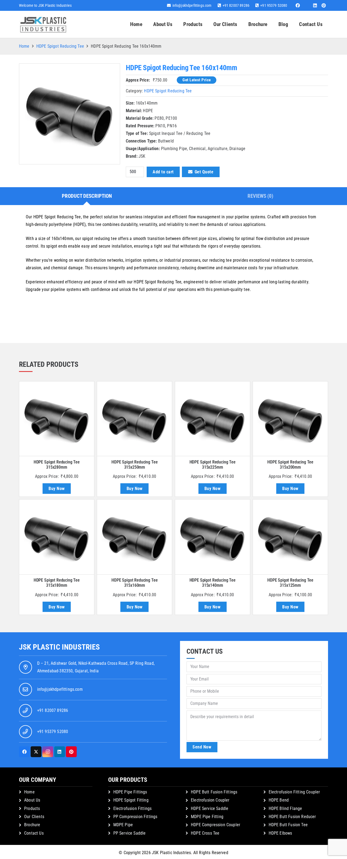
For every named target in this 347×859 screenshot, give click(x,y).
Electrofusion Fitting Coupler (294, 792)
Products (32, 808)
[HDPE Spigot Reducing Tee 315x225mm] (212, 418)
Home (24, 46)
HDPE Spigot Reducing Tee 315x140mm (212, 583)
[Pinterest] (323, 5)
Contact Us (34, 833)
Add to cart (163, 171)
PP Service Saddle (129, 833)
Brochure (32, 824)
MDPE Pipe (123, 824)
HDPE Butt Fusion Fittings (214, 792)
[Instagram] (47, 751)
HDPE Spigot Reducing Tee (60, 46)
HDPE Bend (279, 800)
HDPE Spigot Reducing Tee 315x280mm (57, 464)
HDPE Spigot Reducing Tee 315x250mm (134, 464)
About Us (32, 800)
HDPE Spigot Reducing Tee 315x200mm (290, 464)
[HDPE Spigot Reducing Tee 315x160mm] (134, 537)
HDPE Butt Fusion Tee (288, 824)
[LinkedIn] (315, 5)
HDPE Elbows (280, 833)
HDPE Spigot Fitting (131, 800)
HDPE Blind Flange (285, 808)
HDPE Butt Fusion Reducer (292, 816)
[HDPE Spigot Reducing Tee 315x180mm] (56, 537)
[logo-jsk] (43, 24)
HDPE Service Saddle (209, 808)
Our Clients (34, 816)
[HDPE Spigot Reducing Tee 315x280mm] (56, 418)
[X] (36, 751)
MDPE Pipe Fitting (207, 816)
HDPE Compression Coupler (215, 824)
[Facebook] (297, 5)
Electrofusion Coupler (210, 800)
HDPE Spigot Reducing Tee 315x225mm (212, 464)
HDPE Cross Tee (205, 833)
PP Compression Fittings (135, 816)
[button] (206, 24)
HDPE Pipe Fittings (130, 792)
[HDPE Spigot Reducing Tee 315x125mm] (290, 537)
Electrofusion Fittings (132, 808)
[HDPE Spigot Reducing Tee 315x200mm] (290, 418)
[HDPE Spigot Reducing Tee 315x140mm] (212, 537)
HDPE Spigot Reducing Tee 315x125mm (290, 583)
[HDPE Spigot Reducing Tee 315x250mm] (134, 418)
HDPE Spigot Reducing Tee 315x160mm (134, 583)
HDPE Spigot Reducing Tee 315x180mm (57, 583)
